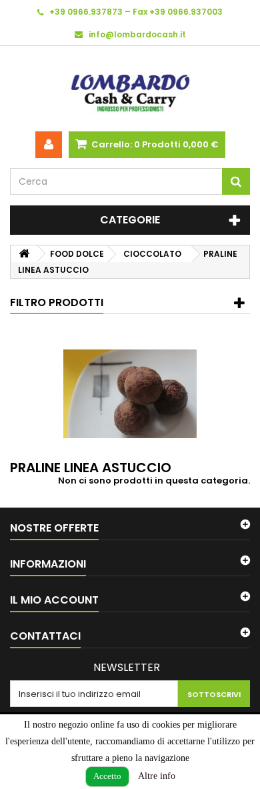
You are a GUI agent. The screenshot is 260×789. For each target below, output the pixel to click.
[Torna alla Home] (24, 253)
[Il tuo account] (48, 144)
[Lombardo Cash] (130, 88)
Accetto (107, 776)
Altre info (156, 776)
